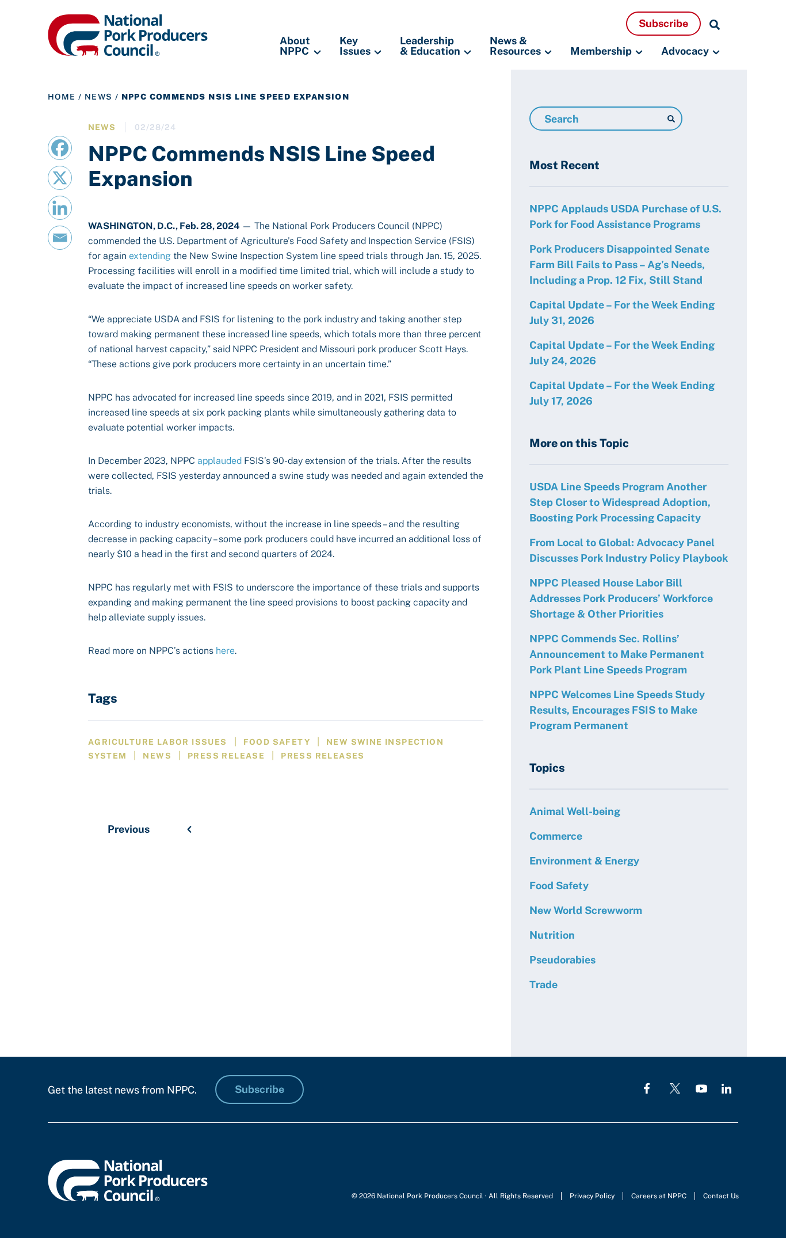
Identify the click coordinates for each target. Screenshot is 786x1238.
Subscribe (663, 23)
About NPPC (295, 46)
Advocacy (685, 51)
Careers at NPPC (658, 1196)
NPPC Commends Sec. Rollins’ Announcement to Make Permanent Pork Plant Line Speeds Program (616, 654)
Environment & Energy (584, 861)
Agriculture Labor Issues (157, 741)
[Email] (60, 238)
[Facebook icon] (647, 1088)
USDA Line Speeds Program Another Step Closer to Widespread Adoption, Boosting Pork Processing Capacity (620, 502)
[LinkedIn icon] (726, 1088)
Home (62, 96)
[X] (60, 178)
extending (150, 255)
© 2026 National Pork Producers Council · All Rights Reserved (452, 1196)
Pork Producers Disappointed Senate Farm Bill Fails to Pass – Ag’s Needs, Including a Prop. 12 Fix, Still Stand (619, 264)
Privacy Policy (592, 1196)
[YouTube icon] (701, 1088)
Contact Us (721, 1196)
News (99, 96)
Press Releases (323, 755)
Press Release (226, 755)
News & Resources (515, 46)
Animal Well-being (574, 811)
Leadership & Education (430, 46)
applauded (219, 460)
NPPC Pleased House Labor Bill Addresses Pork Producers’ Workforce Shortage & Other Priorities (621, 598)
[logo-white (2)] (675, 1088)
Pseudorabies (562, 960)
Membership (601, 51)
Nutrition (552, 935)
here (225, 650)
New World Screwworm (585, 910)
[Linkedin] (60, 208)
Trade (543, 984)
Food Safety (276, 741)
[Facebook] (60, 148)
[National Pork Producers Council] (128, 34)
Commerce (555, 836)
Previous (129, 829)
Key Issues (355, 46)
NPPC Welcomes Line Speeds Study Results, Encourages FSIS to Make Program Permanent (617, 710)
